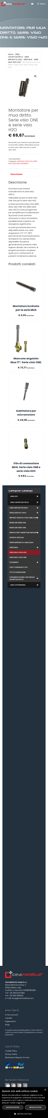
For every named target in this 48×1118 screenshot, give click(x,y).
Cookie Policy (11, 1051)
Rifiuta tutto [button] (35, 1107)
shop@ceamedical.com (23, 998)
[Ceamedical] (13, 3)
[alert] (24, 1102)
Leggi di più (20, 1103)
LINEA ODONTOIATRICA (15, 55)
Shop (7, 1024)
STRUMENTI (24, 163)
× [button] (45, 1090)
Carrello (8, 1018)
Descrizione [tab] (16, 174)
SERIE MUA (28, 59)
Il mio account (11, 1015)
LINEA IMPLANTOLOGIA (18, 58)
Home (10, 54)
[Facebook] (13, 1085)
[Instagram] (25, 1085)
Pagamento (10, 1021)
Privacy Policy (11, 1054)
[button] (35, 76)
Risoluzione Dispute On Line (17, 1057)
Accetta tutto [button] (12, 1107)
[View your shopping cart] (32, 4)
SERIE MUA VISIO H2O (25, 161)
